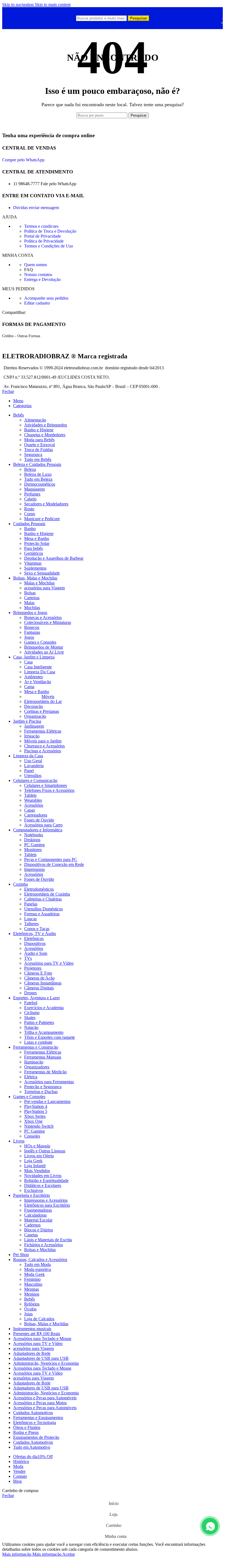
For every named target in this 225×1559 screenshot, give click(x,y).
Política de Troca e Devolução (50, 231)
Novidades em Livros (42, 1175)
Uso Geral (33, 760)
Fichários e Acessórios (43, 1244)
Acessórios (33, 805)
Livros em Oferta (39, 1155)
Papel (29, 770)
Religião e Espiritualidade (46, 1180)
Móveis (47, 696)
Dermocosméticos (39, 484)
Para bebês (33, 548)
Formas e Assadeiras (42, 913)
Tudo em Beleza (38, 479)
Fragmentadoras (38, 1210)
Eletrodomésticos (39, 889)
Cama (29, 686)
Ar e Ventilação (37, 681)
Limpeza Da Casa (39, 671)
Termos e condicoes (41, 226)
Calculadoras (35, 1215)
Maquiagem (34, 489)
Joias (28, 1314)
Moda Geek (34, 1274)
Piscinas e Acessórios (42, 750)
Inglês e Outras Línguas (44, 1151)
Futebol (30, 1002)
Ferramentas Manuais (42, 1057)
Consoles (32, 1136)
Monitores (33, 849)
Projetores (32, 968)
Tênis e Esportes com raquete (49, 1037)
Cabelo (30, 499)
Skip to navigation (18, 4)
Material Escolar (38, 1220)
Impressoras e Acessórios (46, 1200)
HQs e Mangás (37, 1146)
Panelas (30, 904)
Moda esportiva (37, 1269)
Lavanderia (34, 765)
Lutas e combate (38, 1042)
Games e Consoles (40, 642)
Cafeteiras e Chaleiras (43, 899)
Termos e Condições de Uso (48, 246)
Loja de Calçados (39, 1318)
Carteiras (32, 597)
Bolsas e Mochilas (40, 1249)
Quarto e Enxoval (39, 444)
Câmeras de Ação (39, 978)
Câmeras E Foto (38, 973)
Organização (35, 716)
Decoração (33, 706)
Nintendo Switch (39, 1126)
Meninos (31, 1294)
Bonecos (31, 627)
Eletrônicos (34, 938)
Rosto (29, 508)
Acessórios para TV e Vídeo (49, 963)
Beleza (30, 469)
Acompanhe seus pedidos (46, 298)
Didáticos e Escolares (42, 1185)
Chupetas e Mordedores (44, 434)
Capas (29, 810)
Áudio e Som (35, 953)
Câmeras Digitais (39, 988)
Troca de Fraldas (38, 449)
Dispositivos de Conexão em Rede (54, 864)
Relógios (32, 1304)
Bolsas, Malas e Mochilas (46, 1323)
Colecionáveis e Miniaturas (47, 622)
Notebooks (33, 834)
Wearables (33, 800)
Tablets (30, 795)
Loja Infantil (35, 1165)
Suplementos (35, 568)
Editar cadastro (37, 303)
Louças (30, 918)
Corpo (29, 513)
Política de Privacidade (44, 241)
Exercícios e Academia (44, 1007)
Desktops (32, 839)
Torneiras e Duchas (41, 1091)
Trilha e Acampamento (43, 1032)
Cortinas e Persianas (41, 711)
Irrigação (32, 736)
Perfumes (32, 494)
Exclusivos (33, 1190)
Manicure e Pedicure (42, 518)
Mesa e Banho (36, 538)
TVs (28, 958)
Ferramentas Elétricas (42, 731)
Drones (30, 992)
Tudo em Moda (37, 1264)
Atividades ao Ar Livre (44, 652)
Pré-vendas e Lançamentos (47, 1101)
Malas (29, 602)
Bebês (29, 1299)
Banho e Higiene (39, 429)
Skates (29, 1017)
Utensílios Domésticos (43, 909)
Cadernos (32, 1225)
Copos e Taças (36, 928)
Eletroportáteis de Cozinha (47, 894)
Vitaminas (32, 563)
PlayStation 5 (35, 1111)
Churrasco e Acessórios (44, 746)
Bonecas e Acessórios (43, 617)
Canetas (31, 1234)
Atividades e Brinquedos (45, 425)
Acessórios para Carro (43, 825)
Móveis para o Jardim (42, 741)
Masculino (33, 1284)
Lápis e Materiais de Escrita (48, 1239)
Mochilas (32, 607)
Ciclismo (32, 1012)
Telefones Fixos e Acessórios (49, 790)
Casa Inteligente (38, 667)
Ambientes (33, 676)
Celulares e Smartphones (45, 785)
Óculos (30, 1309)
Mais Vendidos (37, 1170)
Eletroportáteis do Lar (43, 701)
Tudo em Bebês (37, 459)
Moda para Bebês (39, 439)
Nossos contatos (38, 274)
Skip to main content (53, 4)
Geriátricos (33, 553)
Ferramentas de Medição (45, 1072)
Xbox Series (35, 1116)
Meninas (31, 1289)
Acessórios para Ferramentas (49, 1081)
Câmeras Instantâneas (42, 983)
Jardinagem (34, 726)
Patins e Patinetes (39, 1022)
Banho (30, 528)
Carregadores (35, 815)
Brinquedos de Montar (43, 647)
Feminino (32, 1279)
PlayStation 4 (35, 1106)
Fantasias (32, 632)
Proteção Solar (36, 543)
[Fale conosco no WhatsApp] (210, 1526)
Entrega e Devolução (42, 279)
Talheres (31, 923)
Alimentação (35, 420)
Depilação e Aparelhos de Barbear (53, 558)
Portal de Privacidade (42, 236)
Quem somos (35, 264)
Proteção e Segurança (42, 1086)
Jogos (29, 637)
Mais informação (31, 1554)
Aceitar (68, 1554)
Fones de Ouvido (39, 820)
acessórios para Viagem (44, 588)
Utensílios (32, 775)
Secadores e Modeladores (46, 504)
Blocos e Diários (38, 1230)
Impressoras (34, 869)
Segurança (33, 454)
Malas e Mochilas (39, 583)
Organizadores (36, 1067)
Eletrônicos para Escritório (47, 1205)
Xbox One (33, 1121)
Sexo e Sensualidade (42, 573)
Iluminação (33, 1062)
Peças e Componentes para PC (50, 859)
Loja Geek (33, 1160)
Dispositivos (35, 943)
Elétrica (30, 1076)
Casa (28, 662)
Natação (31, 1027)
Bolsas (30, 592)
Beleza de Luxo (38, 474)
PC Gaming (34, 844)
